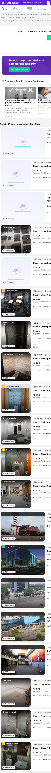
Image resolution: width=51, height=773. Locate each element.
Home (2, 14)
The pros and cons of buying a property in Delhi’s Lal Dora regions (19, 102)
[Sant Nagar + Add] (48, 3)
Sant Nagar (18, 14)
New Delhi (9, 14)
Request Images (23, 148)
